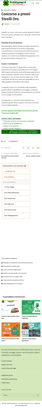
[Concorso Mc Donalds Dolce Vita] (10, 307)
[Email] (38, 148)
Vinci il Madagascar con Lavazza (12, 283)
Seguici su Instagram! (11, 126)
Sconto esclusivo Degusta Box (12, 269)
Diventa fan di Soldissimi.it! (12, 124)
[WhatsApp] (33, 148)
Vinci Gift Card (9, 204)
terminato (14, 141)
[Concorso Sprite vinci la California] (31, 307)
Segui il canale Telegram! (12, 128)
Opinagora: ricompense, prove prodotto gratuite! (18, 262)
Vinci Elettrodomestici (11, 193)
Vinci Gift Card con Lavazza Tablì (12, 276)
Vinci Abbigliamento (11, 215)
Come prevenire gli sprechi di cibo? (13, 280)
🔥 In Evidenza (9, 177)
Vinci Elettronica (9, 198)
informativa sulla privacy (25, 251)
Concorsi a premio (9, 10)
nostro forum (12, 105)
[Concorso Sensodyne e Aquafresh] (31, 329)
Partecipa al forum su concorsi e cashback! (18, 121)
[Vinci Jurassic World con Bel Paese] (10, 329)
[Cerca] (32, 3)
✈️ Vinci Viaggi (9, 187)
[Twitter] (28, 148)
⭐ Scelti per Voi (9, 171)
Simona (6, 24)
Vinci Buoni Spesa (10, 210)
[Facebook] (23, 148)
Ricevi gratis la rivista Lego (11, 266)
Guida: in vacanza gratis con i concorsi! (14, 273)
